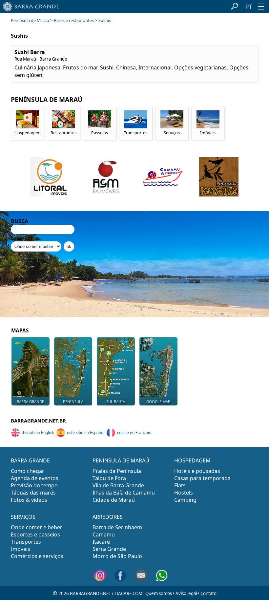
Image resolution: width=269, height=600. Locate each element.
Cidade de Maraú (114, 499)
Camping (185, 499)
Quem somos (158, 593)
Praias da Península (117, 471)
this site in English (38, 432)
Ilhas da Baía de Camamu (124, 492)
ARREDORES (108, 516)
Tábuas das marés (33, 492)
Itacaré (101, 541)
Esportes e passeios (35, 534)
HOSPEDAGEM (192, 460)
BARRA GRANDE (30, 460)
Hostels (183, 492)
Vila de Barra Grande (118, 485)
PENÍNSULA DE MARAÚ (121, 460)
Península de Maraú (30, 20)
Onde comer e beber (36, 527)
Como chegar (27, 471)
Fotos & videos (29, 499)
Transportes (26, 541)
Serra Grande (109, 549)
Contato (208, 593)
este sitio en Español (85, 432)
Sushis (104, 20)
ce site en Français (134, 432)
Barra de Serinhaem (117, 527)
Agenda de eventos (34, 478)
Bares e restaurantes (74, 20)
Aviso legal (186, 593)
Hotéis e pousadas (197, 471)
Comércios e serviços (37, 556)
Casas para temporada (202, 478)
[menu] (261, 6)
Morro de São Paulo (117, 556)
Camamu (104, 534)
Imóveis (20, 549)
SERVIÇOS (23, 516)
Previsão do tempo (34, 485)
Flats (180, 485)
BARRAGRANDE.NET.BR (38, 420)
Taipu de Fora (109, 478)
